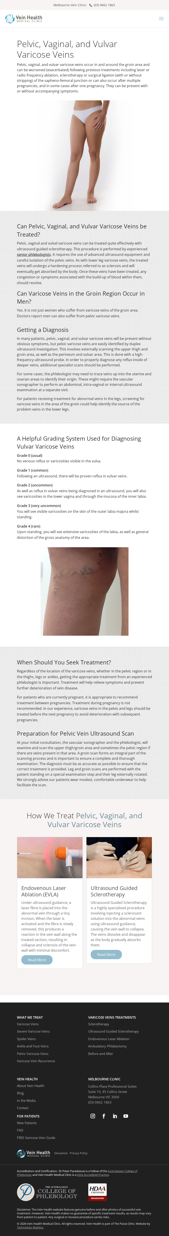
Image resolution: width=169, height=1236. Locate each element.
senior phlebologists (34, 254)
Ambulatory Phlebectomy (107, 1046)
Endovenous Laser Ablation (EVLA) (43, 891)
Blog (20, 1093)
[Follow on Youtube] (125, 1116)
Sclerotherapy (98, 1024)
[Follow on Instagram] (92, 1116)
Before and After (100, 1053)
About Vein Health (30, 1085)
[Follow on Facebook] (103, 1116)
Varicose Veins (28, 1024)
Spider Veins (26, 1039)
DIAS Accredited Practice (93, 1175)
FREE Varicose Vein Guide (36, 1137)
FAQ (20, 1130)
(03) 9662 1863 (104, 5)
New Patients (27, 1123)
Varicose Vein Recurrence (36, 1061)
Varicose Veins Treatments (112, 1017)
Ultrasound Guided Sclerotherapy (114, 891)
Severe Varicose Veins (33, 1031)
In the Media (26, 1100)
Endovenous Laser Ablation (108, 1039)
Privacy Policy (79, 1153)
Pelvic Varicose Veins (32, 1053)
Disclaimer (61, 1153)
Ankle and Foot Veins (33, 1046)
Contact (22, 1108)
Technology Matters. (30, 1227)
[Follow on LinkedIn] (114, 1116)
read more (37, 959)
